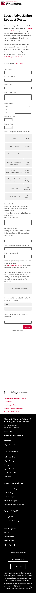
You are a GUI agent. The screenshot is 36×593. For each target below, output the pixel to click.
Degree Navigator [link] (9, 469)
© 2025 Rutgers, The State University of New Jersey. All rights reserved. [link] (18, 584)
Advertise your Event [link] (10, 405)
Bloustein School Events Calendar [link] (15, 398)
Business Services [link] (9, 525)
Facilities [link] (6, 533)
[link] (11, 3)
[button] (33, 3)
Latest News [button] (18, 566)
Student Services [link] (9, 457)
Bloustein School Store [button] (18, 552)
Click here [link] (19, 63)
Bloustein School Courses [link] (12, 473)
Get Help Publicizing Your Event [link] (14, 408)
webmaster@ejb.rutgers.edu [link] (13, 57)
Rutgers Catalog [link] (9, 461)
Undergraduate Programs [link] (12, 489)
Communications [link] (9, 537)
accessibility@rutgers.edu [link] (12, 578)
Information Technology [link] (12, 521)
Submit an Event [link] (9, 541)
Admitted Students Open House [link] (14, 505)
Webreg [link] (6, 465)
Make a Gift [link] (7, 441)
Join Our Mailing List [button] (18, 559)
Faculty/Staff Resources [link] (11, 517)
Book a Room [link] (8, 402)
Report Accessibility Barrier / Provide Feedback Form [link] (18, 579)
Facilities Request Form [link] (11, 411)
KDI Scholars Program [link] (10, 501)
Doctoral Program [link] (9, 497)
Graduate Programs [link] (10, 493)
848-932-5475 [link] (8, 431)
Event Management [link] (10, 529)
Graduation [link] (7, 477)
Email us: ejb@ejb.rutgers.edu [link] (13, 435)
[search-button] (29, 3)
